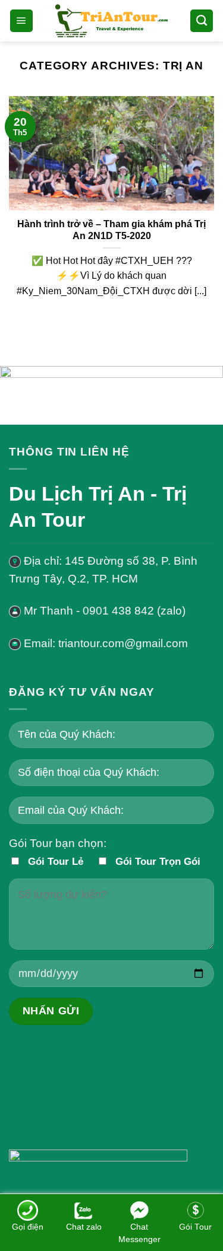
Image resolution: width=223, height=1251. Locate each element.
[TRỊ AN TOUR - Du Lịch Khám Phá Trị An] (111, 20)
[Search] (201, 20)
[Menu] (21, 20)
